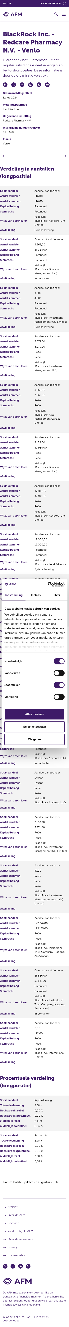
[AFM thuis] (12, 14)
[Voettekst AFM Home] (34, 1281)
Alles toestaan (34, 714)
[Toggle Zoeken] (56, 14)
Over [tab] (57, 595)
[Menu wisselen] (64, 14)
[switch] (59, 673)
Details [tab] (36, 595)
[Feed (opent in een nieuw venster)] (28, 1266)
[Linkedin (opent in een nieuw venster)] (20, 1266)
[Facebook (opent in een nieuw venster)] (13, 1266)
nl (9, 3)
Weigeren (34, 739)
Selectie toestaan (34, 726)
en (4, 3)
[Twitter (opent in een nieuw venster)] (5, 1266)
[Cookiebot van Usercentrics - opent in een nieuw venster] (49, 584)
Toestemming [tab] (13, 595)
